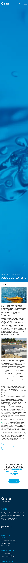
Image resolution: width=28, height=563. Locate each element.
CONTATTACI (14, 481)
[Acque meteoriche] (14, 295)
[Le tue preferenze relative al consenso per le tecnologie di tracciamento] (1, 422)
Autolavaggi (9, 453)
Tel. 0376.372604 (5, 543)
